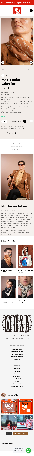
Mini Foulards (17, 376)
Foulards (17, 374)
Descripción (17, 144)
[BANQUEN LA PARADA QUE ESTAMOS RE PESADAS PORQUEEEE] (9, 407)
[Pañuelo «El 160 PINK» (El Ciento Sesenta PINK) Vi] (25, 422)
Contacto (17, 359)
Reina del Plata (22, 301)
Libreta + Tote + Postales (25, 270)
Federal (3, 301)
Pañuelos (17, 368)
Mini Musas (17, 371)
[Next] (31, 62)
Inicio (2, 70)
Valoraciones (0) (17, 149)
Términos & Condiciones (7, 443)
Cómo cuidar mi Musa (17, 354)
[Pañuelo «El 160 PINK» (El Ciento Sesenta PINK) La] (9, 422)
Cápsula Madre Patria (17, 386)
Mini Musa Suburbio (7, 270)
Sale (16, 70)
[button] (31, 121)
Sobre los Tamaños (17, 351)
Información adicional (17, 146)
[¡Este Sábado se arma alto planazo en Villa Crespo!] (25, 407)
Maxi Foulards (18, 128)
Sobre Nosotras (17, 349)
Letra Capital (9, 70)
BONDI (17, 381)
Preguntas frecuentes (17, 356)
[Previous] (2, 62)
